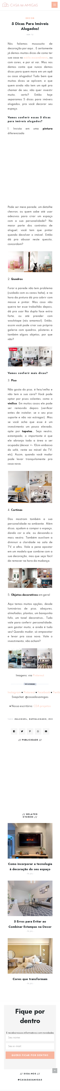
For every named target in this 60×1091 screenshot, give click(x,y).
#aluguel (21, 719)
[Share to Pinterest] (30, 731)
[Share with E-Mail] (46, 731)
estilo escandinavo (36, 57)
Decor (30, 18)
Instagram (14, 692)
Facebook (44, 692)
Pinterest (38, 675)
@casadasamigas (30, 1079)
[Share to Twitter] (22, 731)
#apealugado (38, 719)
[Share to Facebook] (14, 731)
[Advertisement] (30, 170)
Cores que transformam (30, 979)
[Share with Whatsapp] (38, 731)
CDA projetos (42, 706)
